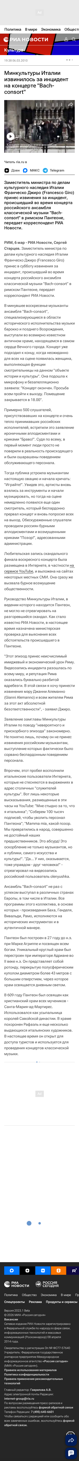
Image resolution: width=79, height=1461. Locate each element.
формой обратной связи (56, 1407)
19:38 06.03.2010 (16, 60)
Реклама (35, 1302)
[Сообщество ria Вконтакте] (43, 1270)
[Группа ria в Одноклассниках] (58, 1270)
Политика (11, 1295)
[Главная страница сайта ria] (25, 39)
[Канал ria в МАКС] (11, 1270)
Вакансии (11, 1319)
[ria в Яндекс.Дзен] (27, 1270)
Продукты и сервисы (61, 1302)
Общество (29, 1295)
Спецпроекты (14, 1302)
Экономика (49, 1295)
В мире (66, 1295)
